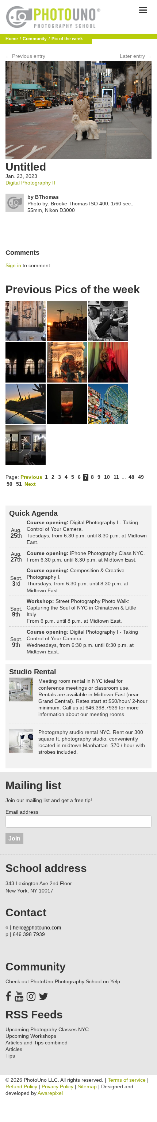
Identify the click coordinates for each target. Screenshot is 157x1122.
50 (9, 484)
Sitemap (87, 1086)
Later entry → (136, 56)
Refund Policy (21, 1086)
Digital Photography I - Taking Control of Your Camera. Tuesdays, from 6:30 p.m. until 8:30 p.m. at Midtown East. (87, 532)
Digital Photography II (30, 183)
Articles (13, 1049)
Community (35, 38)
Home (11, 38)
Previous (31, 477)
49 (141, 477)
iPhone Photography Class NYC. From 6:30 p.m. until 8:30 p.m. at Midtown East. (86, 556)
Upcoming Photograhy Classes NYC (47, 1029)
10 (107, 477)
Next (30, 484)
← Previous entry (25, 56)
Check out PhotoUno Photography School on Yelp (62, 981)
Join (14, 838)
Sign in (13, 265)
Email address (21, 812)
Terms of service (127, 1080)
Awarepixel (50, 1093)
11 (116, 477)
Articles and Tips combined (36, 1042)
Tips (10, 1056)
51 (19, 484)
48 (131, 477)
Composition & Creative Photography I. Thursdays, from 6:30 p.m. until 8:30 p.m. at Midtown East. (77, 580)
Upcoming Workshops (30, 1036)
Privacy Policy (57, 1086)
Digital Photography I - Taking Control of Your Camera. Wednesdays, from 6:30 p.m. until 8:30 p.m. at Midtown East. (82, 642)
